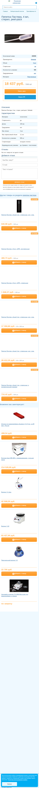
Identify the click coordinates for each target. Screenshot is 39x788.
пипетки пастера (29, 195)
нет (35, 73)
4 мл (34, 63)
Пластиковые (31, 77)
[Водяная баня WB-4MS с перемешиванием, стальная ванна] (19, 449)
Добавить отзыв (19, 182)
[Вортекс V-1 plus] (19, 483)
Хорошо (9, 784)
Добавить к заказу (20, 228)
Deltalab (33, 59)
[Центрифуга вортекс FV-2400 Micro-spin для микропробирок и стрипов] (19, 585)
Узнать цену (22, 91)
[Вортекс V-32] (19, 517)
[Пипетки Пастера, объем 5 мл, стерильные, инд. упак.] (19, 206)
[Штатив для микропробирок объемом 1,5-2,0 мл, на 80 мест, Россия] (19, 415)
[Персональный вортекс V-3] (19, 551)
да (35, 66)
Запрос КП (21, 97)
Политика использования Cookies (17, 779)
